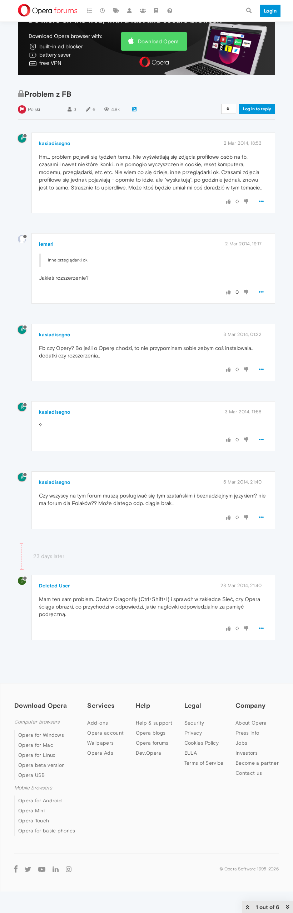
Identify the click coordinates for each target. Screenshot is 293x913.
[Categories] (89, 10)
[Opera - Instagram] (68, 869)
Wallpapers (100, 743)
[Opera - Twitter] (28, 869)
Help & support (154, 723)
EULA (190, 753)
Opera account (105, 733)
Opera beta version (41, 765)
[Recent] (103, 10)
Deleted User (54, 585)
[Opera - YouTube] (42, 869)
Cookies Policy (201, 743)
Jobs (241, 743)
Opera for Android (40, 800)
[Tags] (116, 10)
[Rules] (156, 10)
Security (194, 723)
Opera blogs (150, 733)
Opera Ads (100, 753)
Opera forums (152, 743)
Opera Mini (31, 810)
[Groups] (143, 10)
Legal (193, 705)
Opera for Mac (35, 745)
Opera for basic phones (46, 830)
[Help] (170, 10)
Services (100, 705)
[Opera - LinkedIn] (55, 869)
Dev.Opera (149, 753)
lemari (46, 244)
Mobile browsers (33, 788)
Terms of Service (204, 763)
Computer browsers (37, 722)
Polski (34, 109)
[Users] (129, 10)
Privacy (193, 733)
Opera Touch (33, 820)
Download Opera (158, 41)
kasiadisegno (54, 143)
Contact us (248, 773)
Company (250, 705)
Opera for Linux (36, 755)
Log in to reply (257, 108)
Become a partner (257, 763)
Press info (247, 733)
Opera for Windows (41, 735)
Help (143, 705)
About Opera (251, 723)
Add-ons (97, 723)
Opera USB (31, 775)
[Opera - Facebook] (16, 869)
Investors (246, 753)
